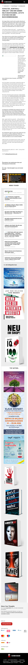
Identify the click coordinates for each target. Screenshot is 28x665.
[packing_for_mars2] (14, 591)
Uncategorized (21, 5)
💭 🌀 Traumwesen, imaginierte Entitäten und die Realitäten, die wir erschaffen (13, 198)
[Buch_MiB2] (14, 564)
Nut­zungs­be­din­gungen (16, 661)
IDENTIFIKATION (8, 191)
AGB (24, 661)
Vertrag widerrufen (6, 623)
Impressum (21, 659)
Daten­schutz (6, 661)
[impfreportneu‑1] (14, 449)
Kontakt (21, 662)
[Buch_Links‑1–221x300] (12, 475)
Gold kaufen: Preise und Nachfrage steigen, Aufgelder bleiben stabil (13, 258)
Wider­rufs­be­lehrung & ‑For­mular (10, 662)
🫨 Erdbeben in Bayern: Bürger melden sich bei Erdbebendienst (14, 205)
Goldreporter (7, 228)
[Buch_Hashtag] (14, 501)
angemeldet (8, 608)
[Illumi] (14, 533)
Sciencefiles (7, 246)
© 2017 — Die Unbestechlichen (10, 659)
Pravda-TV (7, 200)
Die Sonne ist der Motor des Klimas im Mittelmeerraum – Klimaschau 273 (13, 212)
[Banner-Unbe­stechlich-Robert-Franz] (14, 381)
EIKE (6, 214)
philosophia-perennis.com (11, 154)
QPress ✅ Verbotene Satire (10, 192)
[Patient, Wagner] (14, 304)
